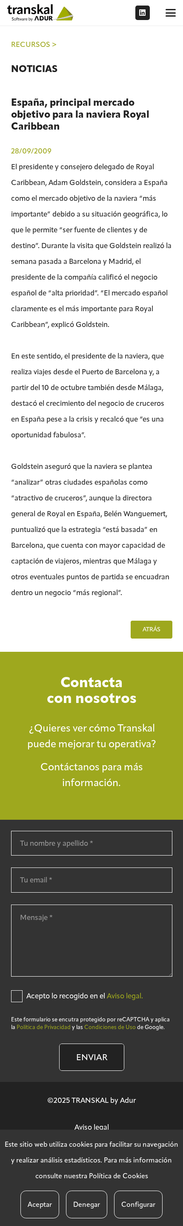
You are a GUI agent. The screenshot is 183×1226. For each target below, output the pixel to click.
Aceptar (40, 1204)
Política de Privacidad (44, 1027)
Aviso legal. (125, 996)
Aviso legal (91, 1127)
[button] (170, 13)
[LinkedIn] (142, 13)
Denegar (86, 1204)
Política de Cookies (118, 1176)
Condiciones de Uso (110, 1027)
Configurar (138, 1204)
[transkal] (41, 12)
